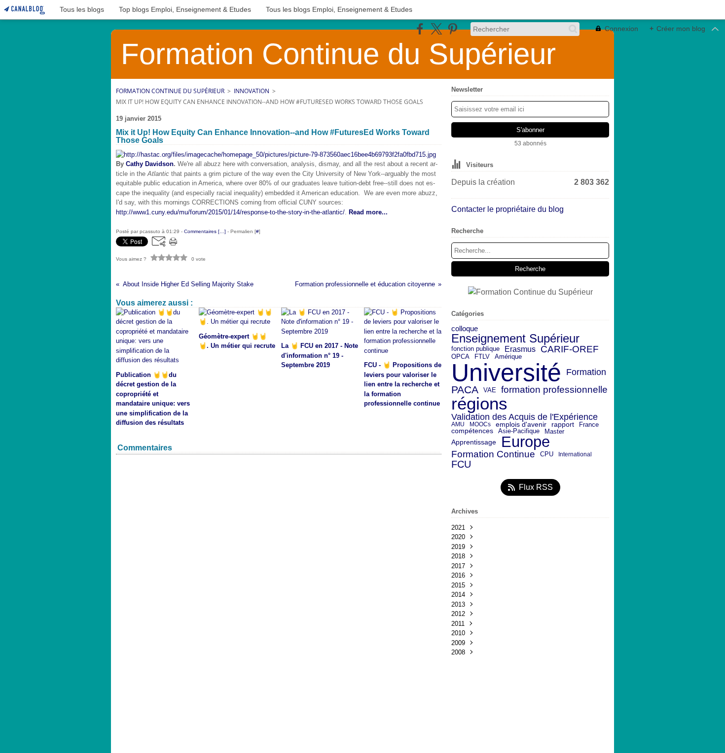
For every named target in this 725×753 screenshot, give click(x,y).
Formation (586, 372)
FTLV (482, 357)
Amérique (508, 357)
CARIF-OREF (570, 349)
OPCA (460, 357)
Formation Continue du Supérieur (170, 91)
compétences (472, 431)
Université (506, 372)
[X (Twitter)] (436, 28)
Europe (525, 442)
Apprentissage (473, 442)
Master (554, 431)
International (575, 454)
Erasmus (520, 349)
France (589, 424)
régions (479, 403)
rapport (562, 424)
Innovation (251, 91)
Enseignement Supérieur (515, 338)
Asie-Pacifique (519, 431)
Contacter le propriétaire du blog (507, 209)
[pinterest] (452, 28)
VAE (489, 390)
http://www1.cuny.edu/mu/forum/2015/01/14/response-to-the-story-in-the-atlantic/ (230, 212)
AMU (458, 424)
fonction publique (475, 349)
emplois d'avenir (521, 424)
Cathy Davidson (150, 164)
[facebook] (420, 28)
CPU (546, 454)
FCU (461, 464)
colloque (464, 329)
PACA (464, 390)
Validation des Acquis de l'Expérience (524, 416)
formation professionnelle (554, 390)
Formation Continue (493, 454)
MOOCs (480, 424)
